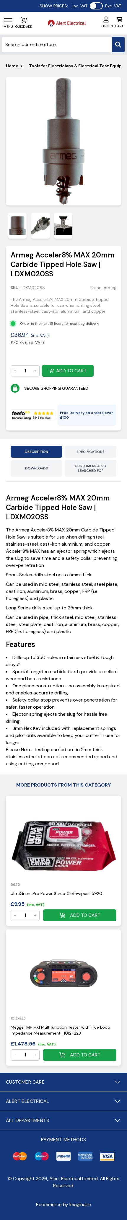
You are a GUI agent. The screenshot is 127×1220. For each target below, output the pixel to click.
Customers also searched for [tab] (90, 468)
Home (12, 65)
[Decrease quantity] (15, 371)
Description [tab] (36, 451)
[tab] (17, 225)
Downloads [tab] (36, 468)
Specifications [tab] (90, 451)
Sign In (107, 26)
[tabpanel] (63, 141)
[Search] (118, 44)
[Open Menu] (8, 20)
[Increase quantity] (35, 371)
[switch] (96, 5)
